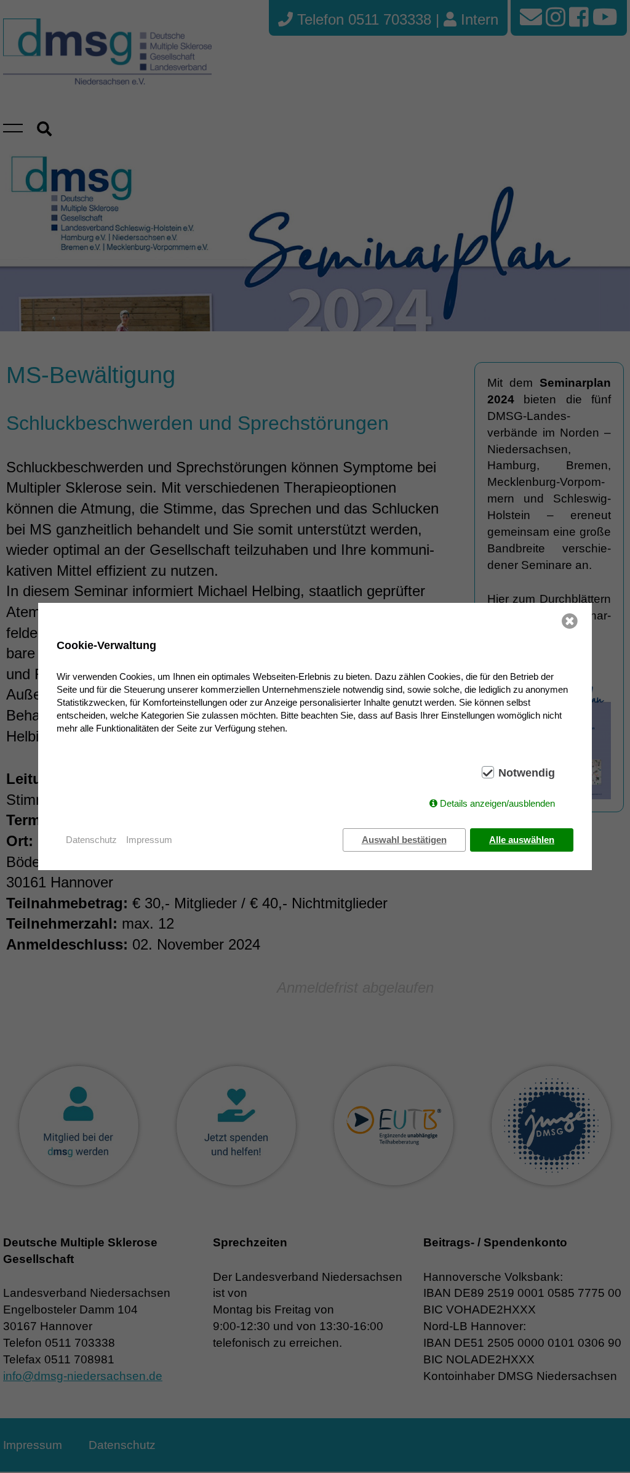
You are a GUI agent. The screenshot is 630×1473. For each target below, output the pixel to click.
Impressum (149, 839)
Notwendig (526, 772)
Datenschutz (91, 839)
